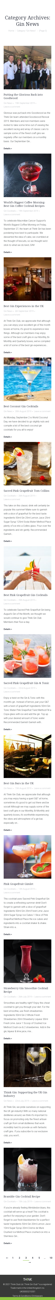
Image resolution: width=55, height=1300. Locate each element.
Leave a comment (12, 107)
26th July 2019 (25, 997)
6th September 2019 (24, 311)
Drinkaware (37, 1296)
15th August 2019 (23, 788)
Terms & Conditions (21, 1296)
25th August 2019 (26, 600)
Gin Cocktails (10, 211)
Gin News (8, 103)
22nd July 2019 (22, 1101)
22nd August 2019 (26, 688)
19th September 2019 (25, 103)
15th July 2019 (25, 1201)
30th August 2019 (23, 411)
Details (7, 148)
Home (11, 31)
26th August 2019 (26, 496)
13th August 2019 (26, 889)
